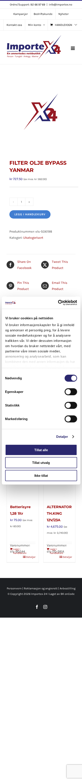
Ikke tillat (41, 475)
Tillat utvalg (41, 463)
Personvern (14, 588)
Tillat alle (41, 450)
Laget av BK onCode (62, 593)
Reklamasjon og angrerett (41, 588)
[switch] (71, 391)
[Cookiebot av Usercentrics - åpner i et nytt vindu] (58, 303)
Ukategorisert (33, 238)
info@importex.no (60, 4)
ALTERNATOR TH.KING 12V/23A (59, 513)
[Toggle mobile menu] (73, 48)
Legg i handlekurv (29, 214)
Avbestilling (67, 588)
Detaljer (62, 436)
